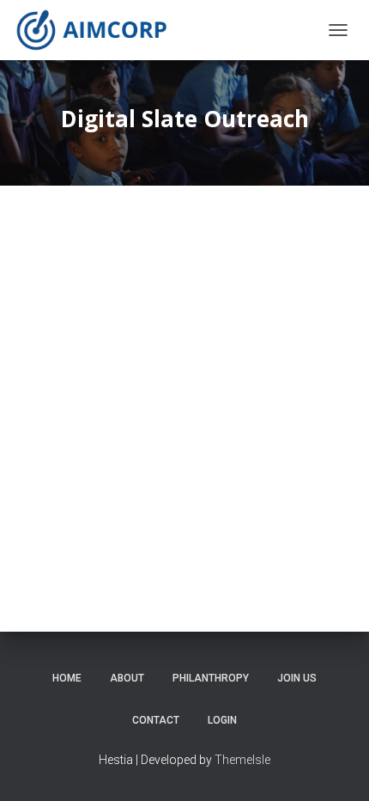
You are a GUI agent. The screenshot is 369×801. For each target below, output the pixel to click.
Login (222, 720)
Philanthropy (210, 678)
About (127, 678)
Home (67, 678)
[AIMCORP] (98, 30)
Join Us (297, 678)
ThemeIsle (242, 760)
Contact (155, 720)
